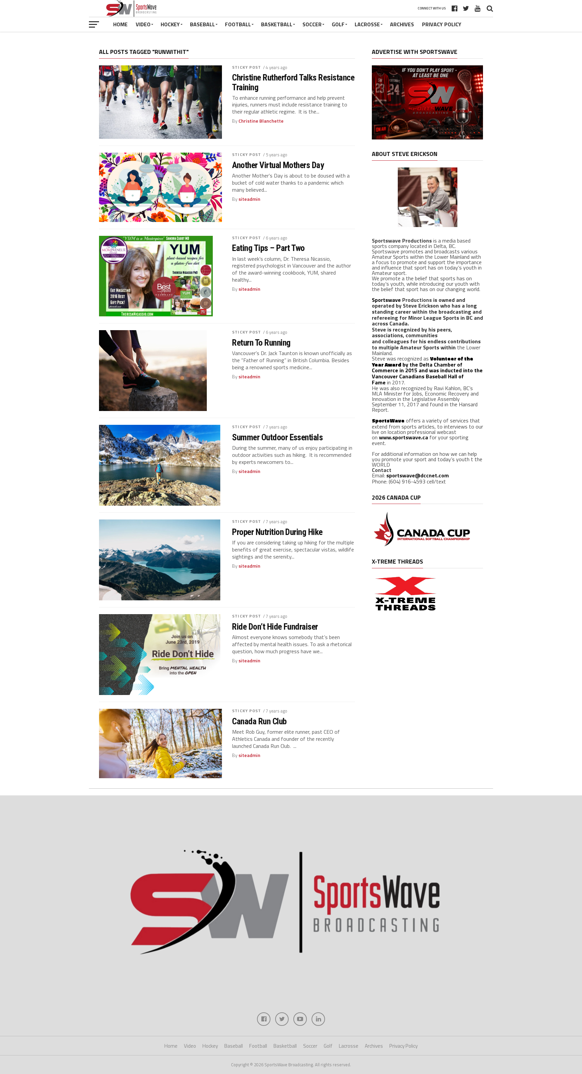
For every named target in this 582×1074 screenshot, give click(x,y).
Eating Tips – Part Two (268, 248)
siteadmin (249, 199)
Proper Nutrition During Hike (277, 532)
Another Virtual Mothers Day (278, 165)
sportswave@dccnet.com (417, 475)
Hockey (170, 24)
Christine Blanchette (261, 121)
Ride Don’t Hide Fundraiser (275, 626)
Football (238, 24)
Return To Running (261, 342)
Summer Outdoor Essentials (277, 437)
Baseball (202, 24)
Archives (402, 24)
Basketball (276, 24)
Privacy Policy (441, 24)
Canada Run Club (259, 721)
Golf (338, 24)
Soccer (312, 24)
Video (143, 24)
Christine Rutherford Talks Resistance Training (293, 82)
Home (120, 24)
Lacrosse (367, 24)
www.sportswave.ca (403, 437)
